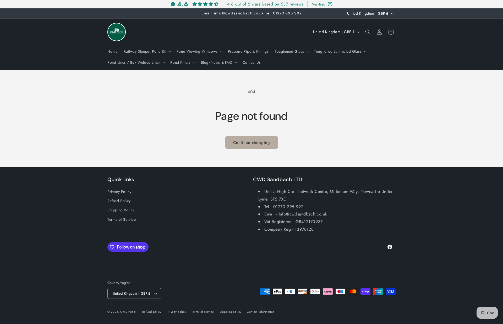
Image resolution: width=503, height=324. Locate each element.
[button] (147, 51)
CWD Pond (128, 312)
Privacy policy (176, 312)
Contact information (261, 312)
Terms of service (203, 312)
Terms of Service (121, 219)
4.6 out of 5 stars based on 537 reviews (265, 4)
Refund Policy (119, 201)
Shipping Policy (120, 210)
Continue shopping (251, 142)
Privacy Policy (119, 191)
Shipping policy (231, 312)
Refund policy (151, 312)
